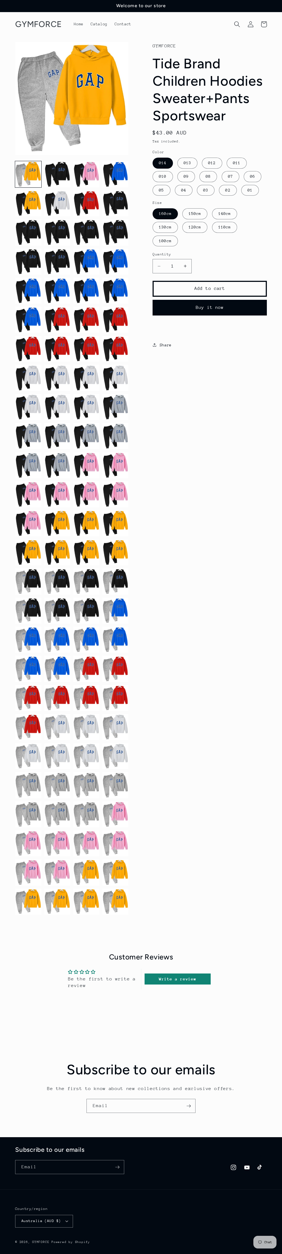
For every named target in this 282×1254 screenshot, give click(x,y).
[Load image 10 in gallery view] (57, 232)
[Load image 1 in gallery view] (28, 174)
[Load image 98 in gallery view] (57, 872)
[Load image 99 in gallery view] (86, 872)
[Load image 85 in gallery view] (28, 785)
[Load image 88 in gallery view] (115, 785)
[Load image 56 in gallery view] (115, 553)
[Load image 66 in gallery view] (57, 640)
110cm (224, 227)
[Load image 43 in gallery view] (86, 465)
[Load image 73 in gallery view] (28, 698)
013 (187, 163)
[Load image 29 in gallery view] (28, 378)
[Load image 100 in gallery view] (115, 872)
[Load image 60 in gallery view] (115, 581)
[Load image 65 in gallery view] (28, 640)
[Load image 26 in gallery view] (57, 349)
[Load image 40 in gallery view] (115, 436)
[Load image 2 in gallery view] (57, 174)
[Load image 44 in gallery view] (115, 465)
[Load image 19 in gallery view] (86, 291)
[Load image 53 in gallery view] (28, 553)
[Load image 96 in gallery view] (115, 843)
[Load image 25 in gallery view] (28, 349)
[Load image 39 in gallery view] (86, 436)
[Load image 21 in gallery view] (28, 320)
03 (205, 190)
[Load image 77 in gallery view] (28, 727)
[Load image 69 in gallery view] (28, 669)
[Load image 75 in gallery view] (86, 698)
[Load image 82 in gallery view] (57, 756)
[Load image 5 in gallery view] (28, 203)
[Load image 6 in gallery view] (57, 203)
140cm (224, 213)
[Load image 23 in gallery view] (86, 320)
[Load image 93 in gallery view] (28, 843)
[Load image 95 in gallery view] (86, 843)
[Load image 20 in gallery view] (115, 291)
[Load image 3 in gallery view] (86, 174)
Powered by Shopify (70, 1242)
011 (236, 163)
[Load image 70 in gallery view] (57, 669)
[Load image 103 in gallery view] (86, 902)
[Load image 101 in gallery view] (28, 902)
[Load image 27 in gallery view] (86, 349)
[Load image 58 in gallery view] (57, 581)
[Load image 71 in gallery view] (86, 669)
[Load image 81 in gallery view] (28, 756)
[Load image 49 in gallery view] (28, 523)
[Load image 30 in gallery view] (57, 378)
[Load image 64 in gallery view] (115, 611)
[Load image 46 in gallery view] (57, 494)
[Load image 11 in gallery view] (86, 232)
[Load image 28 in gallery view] (115, 349)
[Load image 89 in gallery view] (28, 814)
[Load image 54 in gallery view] (57, 553)
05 (161, 190)
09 (186, 176)
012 (212, 163)
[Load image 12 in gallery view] (115, 232)
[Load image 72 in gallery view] (115, 669)
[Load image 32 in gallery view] (115, 378)
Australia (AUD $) (41, 1221)
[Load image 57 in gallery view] (28, 581)
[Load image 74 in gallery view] (57, 698)
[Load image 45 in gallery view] (28, 494)
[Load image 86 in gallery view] (57, 785)
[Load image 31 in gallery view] (86, 378)
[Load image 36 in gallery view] (115, 407)
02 (227, 190)
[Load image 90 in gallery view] (57, 814)
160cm (165, 213)
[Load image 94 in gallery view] (57, 843)
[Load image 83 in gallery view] (86, 756)
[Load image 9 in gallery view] (28, 232)
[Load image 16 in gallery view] (115, 262)
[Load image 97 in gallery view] (28, 872)
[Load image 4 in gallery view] (115, 174)
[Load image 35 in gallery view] (86, 407)
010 (162, 176)
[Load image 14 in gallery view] (57, 262)
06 (252, 176)
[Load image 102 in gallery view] (57, 902)
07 (230, 176)
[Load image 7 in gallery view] (86, 203)
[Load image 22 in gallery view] (57, 320)
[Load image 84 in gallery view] (115, 756)
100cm (165, 241)
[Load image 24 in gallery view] (115, 320)
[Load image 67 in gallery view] (86, 640)
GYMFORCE (40, 1242)
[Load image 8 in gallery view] (115, 203)
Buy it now (210, 307)
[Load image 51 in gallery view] (86, 523)
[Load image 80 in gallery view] (115, 727)
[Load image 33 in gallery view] (28, 407)
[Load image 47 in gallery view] (86, 494)
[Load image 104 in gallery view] (115, 902)
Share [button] (166, 345)
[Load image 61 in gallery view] (28, 611)
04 (183, 190)
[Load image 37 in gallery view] (28, 436)
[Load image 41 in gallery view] (28, 465)
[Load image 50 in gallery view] (57, 523)
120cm (195, 227)
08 (208, 176)
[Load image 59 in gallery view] (86, 581)
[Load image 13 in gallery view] (28, 262)
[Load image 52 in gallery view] (115, 523)
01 (250, 190)
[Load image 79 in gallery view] (86, 727)
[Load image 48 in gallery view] (115, 494)
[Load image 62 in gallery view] (57, 611)
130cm (165, 227)
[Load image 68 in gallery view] (115, 640)
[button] (237, 24)
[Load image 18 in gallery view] (57, 291)
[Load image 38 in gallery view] (57, 436)
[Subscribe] (188, 1106)
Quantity (162, 254)
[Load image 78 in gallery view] (57, 727)
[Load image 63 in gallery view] (86, 611)
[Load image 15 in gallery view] (86, 262)
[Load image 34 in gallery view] (57, 407)
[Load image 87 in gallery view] (86, 785)
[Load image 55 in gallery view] (86, 553)
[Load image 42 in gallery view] (57, 465)
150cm (195, 213)
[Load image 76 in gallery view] (115, 698)
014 (162, 163)
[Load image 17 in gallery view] (28, 291)
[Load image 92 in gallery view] (115, 814)
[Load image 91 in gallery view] (86, 814)
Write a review (177, 979)
